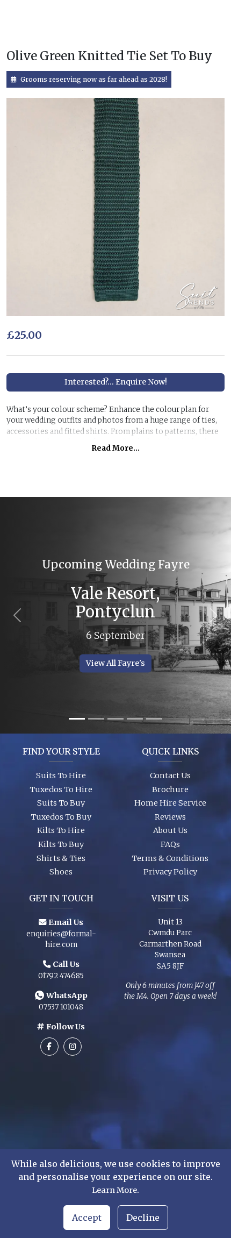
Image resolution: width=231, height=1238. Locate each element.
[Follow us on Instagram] (72, 1046)
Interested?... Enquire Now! (115, 382)
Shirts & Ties (61, 858)
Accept (87, 1217)
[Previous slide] (17, 615)
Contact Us (170, 775)
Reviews (170, 817)
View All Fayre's (115, 663)
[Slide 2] (96, 719)
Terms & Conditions (170, 858)
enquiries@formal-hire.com (61, 939)
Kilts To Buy (61, 844)
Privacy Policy (170, 872)
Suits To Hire (61, 775)
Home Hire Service (170, 803)
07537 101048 (61, 1007)
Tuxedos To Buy (61, 817)
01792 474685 (61, 975)
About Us (170, 830)
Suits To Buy (61, 803)
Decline (143, 1217)
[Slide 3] (115, 719)
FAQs (170, 844)
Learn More (114, 1190)
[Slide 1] (77, 719)
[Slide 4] (135, 719)
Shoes (61, 872)
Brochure (170, 789)
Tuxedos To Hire (61, 789)
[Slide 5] (154, 719)
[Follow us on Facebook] (49, 1046)
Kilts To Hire (61, 830)
